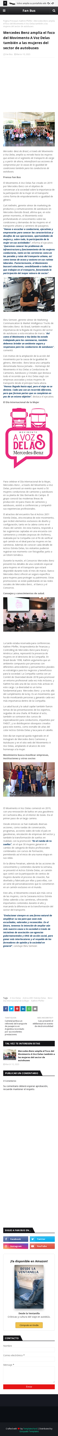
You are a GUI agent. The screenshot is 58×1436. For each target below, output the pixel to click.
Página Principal (10, 21)
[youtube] (42, 1246)
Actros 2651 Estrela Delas (34, 998)
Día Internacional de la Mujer (16, 1000)
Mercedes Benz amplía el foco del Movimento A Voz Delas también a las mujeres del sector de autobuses (36, 1056)
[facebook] (15, 1239)
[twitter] (42, 1239)
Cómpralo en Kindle (29, 1325)
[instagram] (15, 1246)
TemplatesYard (30, 1428)
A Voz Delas (15, 998)
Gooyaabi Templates (29, 1431)
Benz (50, 998)
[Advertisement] (29, 81)
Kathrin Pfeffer (25, 21)
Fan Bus (29, 10)
